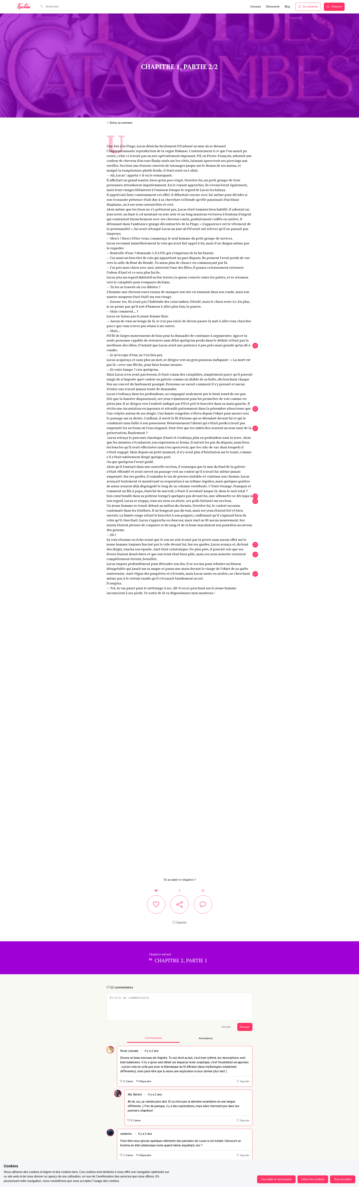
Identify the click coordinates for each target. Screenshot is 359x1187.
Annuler (226, 1027)
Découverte (273, 6)
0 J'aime (135, 1120)
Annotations (206, 1038)
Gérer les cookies (312, 1179)
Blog (287, 6)
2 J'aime (127, 1081)
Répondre (145, 1081)
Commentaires (153, 1038)
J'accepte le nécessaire (276, 1179)
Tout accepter (343, 1179)
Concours (255, 6)
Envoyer (245, 1027)
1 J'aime (127, 1155)
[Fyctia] (24, 7)
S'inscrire (336, 6)
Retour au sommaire (120, 122)
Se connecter (310, 6)
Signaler (181, 922)
